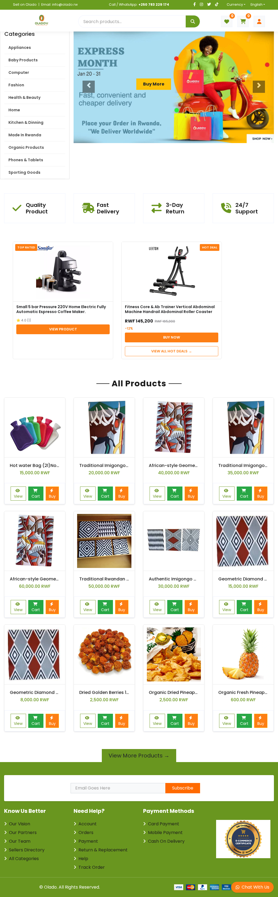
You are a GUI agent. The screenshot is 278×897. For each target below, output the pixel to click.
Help (83, 858)
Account (87, 824)
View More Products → (139, 755)
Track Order (91, 867)
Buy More (153, 84)
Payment (88, 841)
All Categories (24, 858)
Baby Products (23, 60)
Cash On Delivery (166, 841)
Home (14, 110)
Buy (52, 496)
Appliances (19, 47)
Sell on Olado (25, 4)
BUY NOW (171, 337)
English (257, 4)
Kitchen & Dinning (25, 122)
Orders (85, 832)
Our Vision (19, 824)
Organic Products (26, 147)
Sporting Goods (24, 172)
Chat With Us (255, 887)
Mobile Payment (165, 832)
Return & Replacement (103, 850)
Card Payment (163, 824)
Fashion (16, 85)
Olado (50, 887)
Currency (235, 4)
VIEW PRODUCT (63, 329)
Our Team (19, 841)
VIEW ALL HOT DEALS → (171, 351)
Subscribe (182, 788)
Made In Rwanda (24, 135)
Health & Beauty (24, 97)
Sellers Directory (27, 850)
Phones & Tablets (25, 160)
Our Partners (23, 832)
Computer (18, 72)
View (18, 496)
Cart (35, 496)
